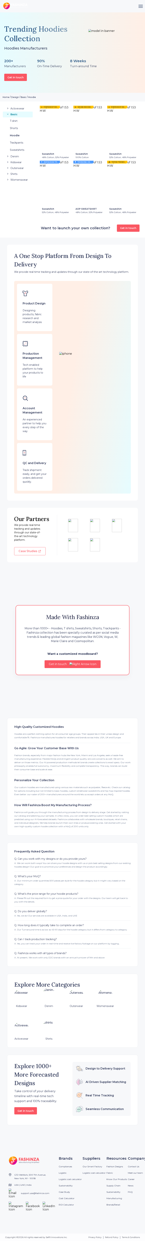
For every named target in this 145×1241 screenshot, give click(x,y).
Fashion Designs (114, 1166)
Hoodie (32, 97)
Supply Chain (113, 1185)
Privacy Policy (95, 1237)
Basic (23, 97)
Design (15, 97)
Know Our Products (116, 1179)
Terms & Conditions (131, 1237)
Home (6, 97)
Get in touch (15, 77)
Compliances (65, 1166)
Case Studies (28, 551)
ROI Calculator (66, 1204)
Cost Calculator (66, 1198)
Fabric (109, 1173)
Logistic (62, 1173)
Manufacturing (114, 1198)
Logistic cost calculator (70, 1179)
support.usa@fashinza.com (35, 1193)
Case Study (64, 1192)
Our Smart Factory (92, 1166)
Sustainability (66, 1185)
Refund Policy (111, 1237)
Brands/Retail (113, 1204)
